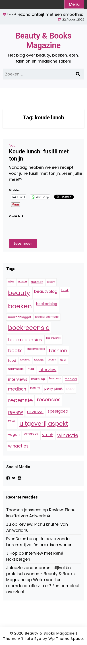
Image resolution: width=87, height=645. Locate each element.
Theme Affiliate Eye (22, 638)
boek (64, 290)
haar (63, 360)
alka (11, 281)
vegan (14, 434)
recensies (48, 399)
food (12, 145)
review (15, 412)
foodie (39, 360)
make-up (38, 379)
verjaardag (31, 433)
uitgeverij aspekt (43, 423)
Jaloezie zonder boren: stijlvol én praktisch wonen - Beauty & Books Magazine (40, 573)
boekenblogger (19, 317)
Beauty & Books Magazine (43, 40)
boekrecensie (29, 327)
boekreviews (53, 338)
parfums (35, 387)
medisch (17, 389)
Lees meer (23, 243)
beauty (19, 293)
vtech (47, 434)
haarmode (16, 369)
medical (71, 379)
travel (11, 421)
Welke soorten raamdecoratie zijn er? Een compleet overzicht (43, 585)
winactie (67, 435)
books (15, 350)
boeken (20, 306)
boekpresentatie (47, 317)
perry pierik (53, 388)
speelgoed (58, 411)
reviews (35, 412)
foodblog (25, 359)
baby (51, 282)
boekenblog (46, 303)
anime (22, 281)
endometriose (36, 349)
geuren (52, 359)
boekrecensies (25, 339)
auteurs (37, 282)
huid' (31, 369)
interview (47, 369)
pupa (70, 388)
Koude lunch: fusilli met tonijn (39, 155)
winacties (18, 446)
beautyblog (45, 291)
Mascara (55, 378)
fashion (58, 350)
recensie (20, 400)
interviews (17, 379)
